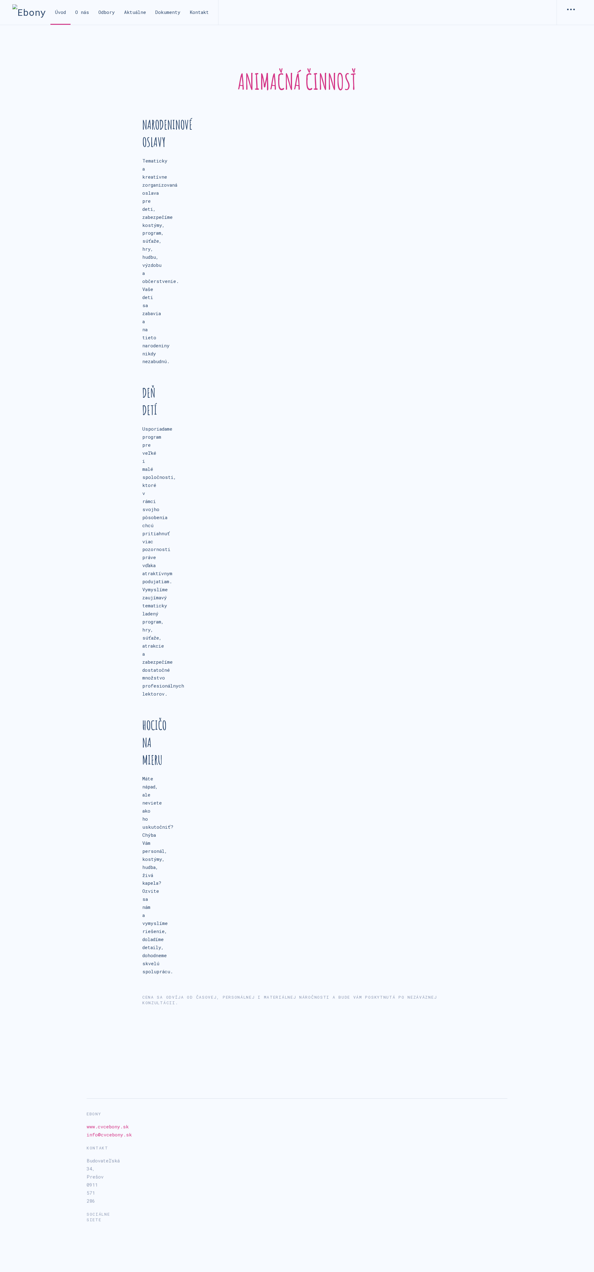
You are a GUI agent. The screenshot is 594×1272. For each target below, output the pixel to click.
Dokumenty (167, 12)
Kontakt (199, 12)
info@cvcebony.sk (109, 1134)
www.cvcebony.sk (108, 1126)
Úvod (60, 12)
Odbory (106, 12)
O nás (82, 12)
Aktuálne (135, 12)
